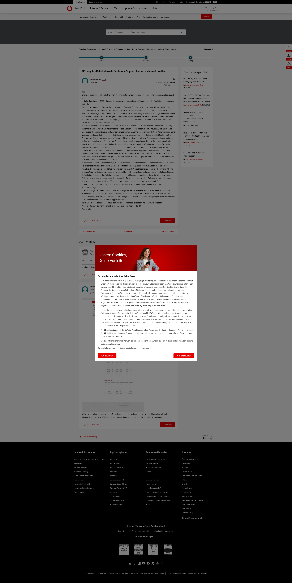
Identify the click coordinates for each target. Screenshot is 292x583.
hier (137, 287)
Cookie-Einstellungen (128, 348)
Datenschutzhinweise (106, 348)
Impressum (146, 348)
